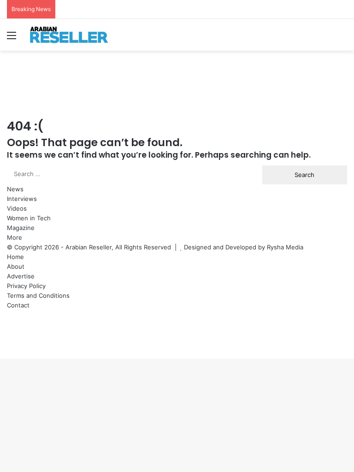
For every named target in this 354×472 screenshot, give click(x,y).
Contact (18, 305)
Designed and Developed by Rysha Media (243, 247)
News (15, 189)
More (14, 237)
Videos (17, 208)
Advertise (21, 276)
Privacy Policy (26, 285)
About (15, 266)
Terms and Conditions (38, 295)
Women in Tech (29, 218)
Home (15, 256)
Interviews (22, 198)
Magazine (21, 227)
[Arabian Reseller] (74, 34)
